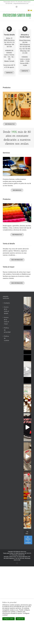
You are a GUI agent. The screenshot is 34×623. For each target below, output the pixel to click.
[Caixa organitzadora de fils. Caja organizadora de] (27, 398)
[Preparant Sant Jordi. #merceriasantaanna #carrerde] (27, 514)
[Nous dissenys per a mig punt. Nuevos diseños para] (27, 340)
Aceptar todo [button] (20, 618)
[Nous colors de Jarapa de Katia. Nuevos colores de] (27, 311)
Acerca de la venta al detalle (6, 310)
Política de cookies (6, 338)
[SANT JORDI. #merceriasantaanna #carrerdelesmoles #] (27, 485)
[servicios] (17, 157)
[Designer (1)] (17, 92)
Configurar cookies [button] (8, 618)
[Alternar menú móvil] (30, 18)
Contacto (6, 303)
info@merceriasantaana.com (21, 3)
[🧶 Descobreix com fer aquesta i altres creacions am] (27, 369)
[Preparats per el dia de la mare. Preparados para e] (27, 456)
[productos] (17, 204)
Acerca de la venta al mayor (6, 321)
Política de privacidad (6, 330)
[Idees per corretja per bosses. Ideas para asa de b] (27, 427)
